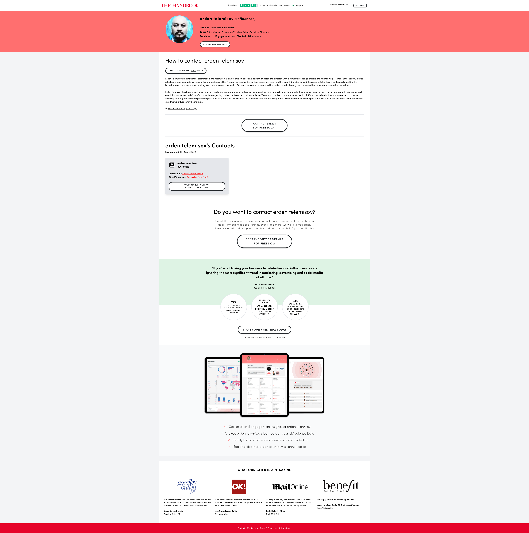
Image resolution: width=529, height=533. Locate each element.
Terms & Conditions (268, 528)
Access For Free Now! (192, 173)
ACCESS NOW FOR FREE (215, 44)
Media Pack (252, 528)
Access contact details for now (264, 241)
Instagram (256, 36)
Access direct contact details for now (197, 186)
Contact (241, 528)
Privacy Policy (285, 528)
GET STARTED (360, 5)
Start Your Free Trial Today (264, 329)
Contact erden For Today (186, 70)
